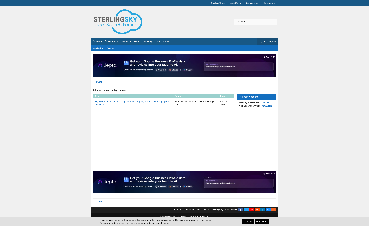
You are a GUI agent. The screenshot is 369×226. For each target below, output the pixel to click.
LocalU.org (235, 2)
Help (227, 209)
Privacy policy (217, 209)
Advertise (190, 209)
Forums (112, 41)
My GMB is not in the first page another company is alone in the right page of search (132, 103)
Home (99, 41)
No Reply (148, 41)
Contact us (178, 209)
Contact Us (269, 2)
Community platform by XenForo (184, 216)
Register (110, 48)
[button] (117, 41)
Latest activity (99, 48)
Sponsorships (252, 2)
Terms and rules (202, 209)
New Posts (126, 41)
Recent (137, 41)
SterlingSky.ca (218, 2)
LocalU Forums (162, 41)
